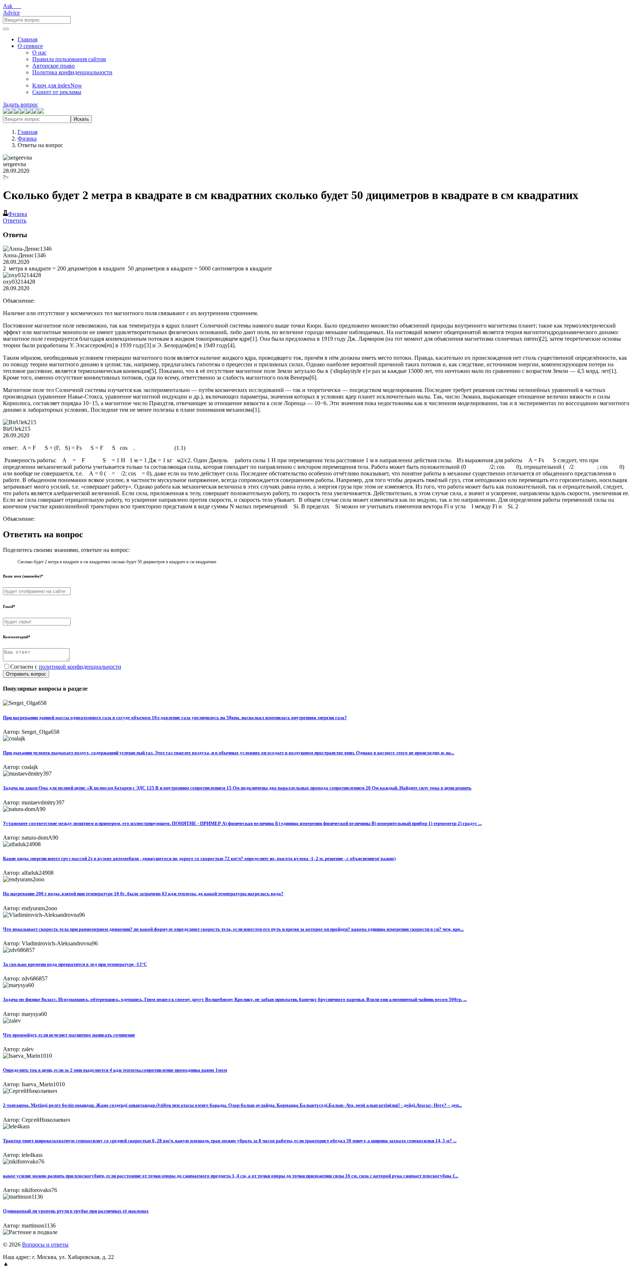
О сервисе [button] (30, 46)
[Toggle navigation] (6, 29)
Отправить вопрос (26, 674)
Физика (27, 138)
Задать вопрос (20, 104)
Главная (27, 39)
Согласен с (65, 667)
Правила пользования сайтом (69, 59)
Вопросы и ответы (45, 1244)
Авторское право (53, 66)
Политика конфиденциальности (72, 72)
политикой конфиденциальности (80, 667)
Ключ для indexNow (57, 85)
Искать (81, 119)
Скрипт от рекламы (56, 92)
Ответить (14, 220)
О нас (39, 52)
